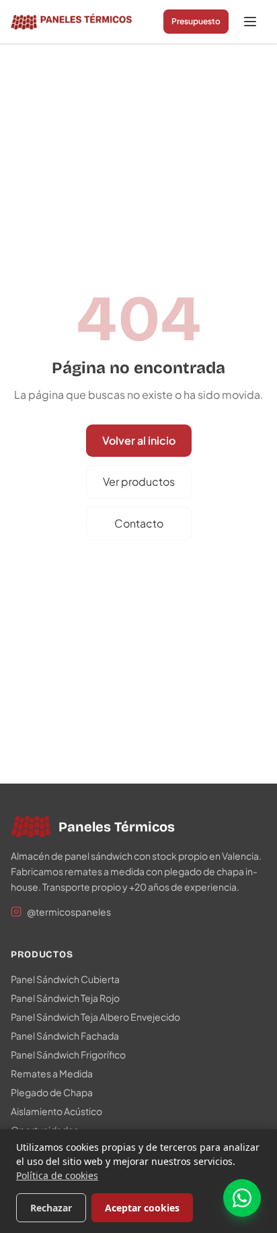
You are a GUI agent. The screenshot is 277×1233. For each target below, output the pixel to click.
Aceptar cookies (142, 1207)
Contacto (138, 523)
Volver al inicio (138, 440)
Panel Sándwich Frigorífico (68, 1054)
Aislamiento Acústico (56, 1111)
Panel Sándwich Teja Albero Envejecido (95, 1017)
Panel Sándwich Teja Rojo (65, 998)
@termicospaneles (69, 912)
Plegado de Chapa (52, 1092)
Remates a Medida (52, 1073)
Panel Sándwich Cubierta (65, 979)
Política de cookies (57, 1175)
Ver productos (139, 481)
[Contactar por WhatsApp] (242, 1198)
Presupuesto (196, 21)
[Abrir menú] (250, 21)
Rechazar (51, 1207)
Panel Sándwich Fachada (65, 1036)
